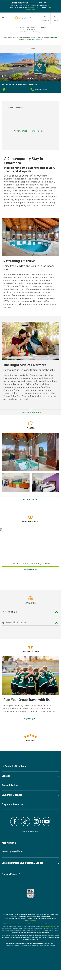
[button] (3, 6)
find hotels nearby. (34, 40)
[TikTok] (25, 822)
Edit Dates (24, 32)
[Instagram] (36, 822)
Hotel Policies (38, 131)
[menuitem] (3, 18)
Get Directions (30, 569)
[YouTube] (47, 822)
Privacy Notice (31, 920)
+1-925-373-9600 (41, 89)
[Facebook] (15, 822)
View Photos (30, 500)
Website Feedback (30, 831)
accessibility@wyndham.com (47, 926)
